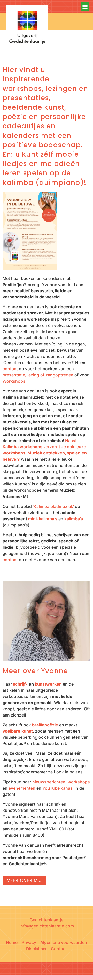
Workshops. (15, 381)
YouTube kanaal (58, 788)
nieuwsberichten (48, 781)
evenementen (22, 788)
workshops (79, 781)
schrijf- (20, 684)
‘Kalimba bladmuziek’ (53, 506)
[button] (85, 6)
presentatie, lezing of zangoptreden (38, 375)
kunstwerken (48, 684)
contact (10, 368)
